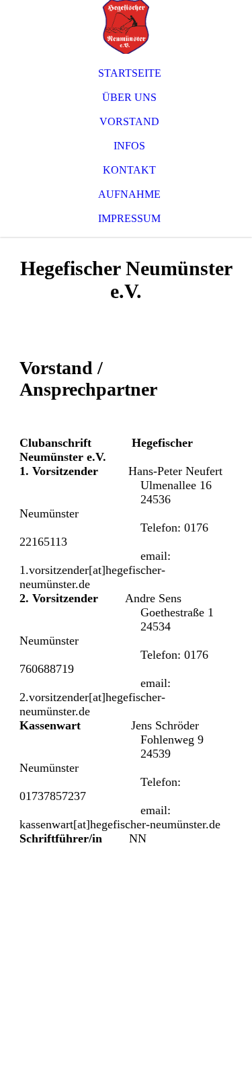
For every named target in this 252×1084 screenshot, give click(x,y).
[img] (126, 27)
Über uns (129, 97)
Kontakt (129, 170)
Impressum (129, 218)
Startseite (129, 73)
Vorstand (129, 121)
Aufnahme (129, 194)
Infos (129, 145)
